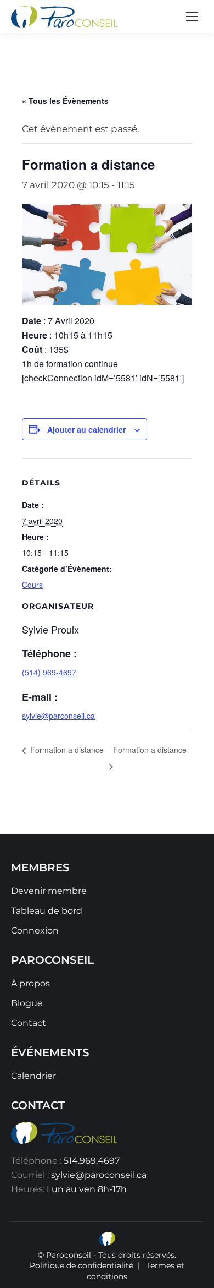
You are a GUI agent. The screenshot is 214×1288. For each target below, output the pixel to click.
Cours (32, 584)
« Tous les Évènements (65, 100)
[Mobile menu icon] (192, 17)
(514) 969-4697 (49, 672)
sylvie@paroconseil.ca (99, 1175)
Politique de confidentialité (81, 1265)
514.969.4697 (92, 1160)
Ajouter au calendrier (86, 429)
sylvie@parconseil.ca (58, 715)
